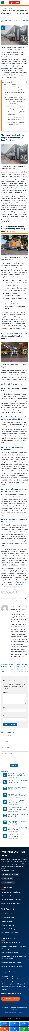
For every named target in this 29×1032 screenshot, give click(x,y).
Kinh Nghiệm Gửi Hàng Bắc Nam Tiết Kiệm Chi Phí (17, 788)
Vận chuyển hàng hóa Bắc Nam (10, 874)
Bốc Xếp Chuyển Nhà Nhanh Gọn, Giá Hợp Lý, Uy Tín (18, 822)
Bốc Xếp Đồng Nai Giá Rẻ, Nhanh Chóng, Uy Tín (18, 815)
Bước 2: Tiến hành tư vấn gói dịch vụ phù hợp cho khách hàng (17, 108)
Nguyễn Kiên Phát (18, 582)
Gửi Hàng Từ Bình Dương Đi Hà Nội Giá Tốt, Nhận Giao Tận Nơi (17, 808)
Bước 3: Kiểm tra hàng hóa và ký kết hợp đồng (17, 113)
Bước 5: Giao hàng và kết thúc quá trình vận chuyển (16, 123)
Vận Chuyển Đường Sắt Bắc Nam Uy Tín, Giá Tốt (18, 801)
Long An (21, 185)
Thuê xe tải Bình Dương (8, 882)
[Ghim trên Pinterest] (14, 592)
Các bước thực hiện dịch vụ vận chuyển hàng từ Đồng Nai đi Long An (15, 98)
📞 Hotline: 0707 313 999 (10, 998)
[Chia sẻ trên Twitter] (8, 592)
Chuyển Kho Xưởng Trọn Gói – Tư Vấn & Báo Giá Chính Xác (17, 774)
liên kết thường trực (14, 600)
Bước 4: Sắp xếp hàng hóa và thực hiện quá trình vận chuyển (16, 118)
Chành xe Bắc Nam (7, 878)
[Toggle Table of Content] (24, 82)
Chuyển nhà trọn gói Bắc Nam (10, 903)
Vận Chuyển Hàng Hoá (7, 8)
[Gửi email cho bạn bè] (11, 592)
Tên (4, 707)
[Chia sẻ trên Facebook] (5, 592)
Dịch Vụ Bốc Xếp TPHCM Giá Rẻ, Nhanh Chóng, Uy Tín (18, 835)
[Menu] (2, 2)
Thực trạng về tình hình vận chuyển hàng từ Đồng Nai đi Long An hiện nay (15, 86)
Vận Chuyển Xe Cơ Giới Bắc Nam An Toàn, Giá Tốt (18, 781)
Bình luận (6, 692)
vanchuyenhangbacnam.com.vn (11, 993)
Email (4, 715)
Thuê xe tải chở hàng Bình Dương (11, 899)
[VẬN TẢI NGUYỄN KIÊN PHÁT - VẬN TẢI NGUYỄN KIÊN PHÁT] (14, 2)
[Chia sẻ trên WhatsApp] (2, 592)
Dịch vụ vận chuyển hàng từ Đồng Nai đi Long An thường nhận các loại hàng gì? (15, 92)
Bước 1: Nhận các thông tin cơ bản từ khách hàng (16, 103)
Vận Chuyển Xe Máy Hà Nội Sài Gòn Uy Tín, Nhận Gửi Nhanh (17, 795)
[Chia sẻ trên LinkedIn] (17, 592)
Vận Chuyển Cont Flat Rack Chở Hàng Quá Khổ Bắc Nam (17, 828)
